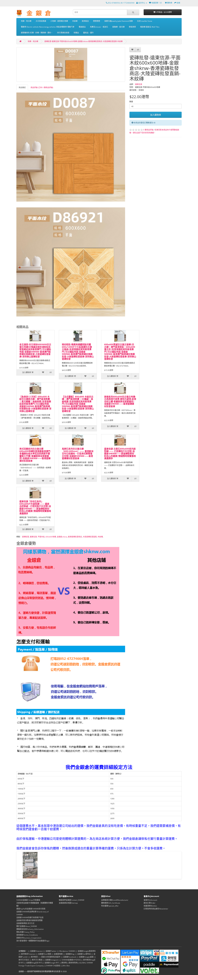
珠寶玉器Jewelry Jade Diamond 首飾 (118, 21)
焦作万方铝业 (24, 960)
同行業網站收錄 (63, 32)
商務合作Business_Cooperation (28, 938)
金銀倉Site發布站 (84, 954)
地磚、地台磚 (26, 21)
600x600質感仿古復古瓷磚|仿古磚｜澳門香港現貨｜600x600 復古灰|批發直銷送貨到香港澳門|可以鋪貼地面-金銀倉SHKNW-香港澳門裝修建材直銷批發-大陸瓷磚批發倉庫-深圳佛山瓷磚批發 (120, 351)
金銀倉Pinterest (36, 951)
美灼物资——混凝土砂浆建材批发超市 (45, 957)
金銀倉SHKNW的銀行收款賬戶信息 (29, 917)
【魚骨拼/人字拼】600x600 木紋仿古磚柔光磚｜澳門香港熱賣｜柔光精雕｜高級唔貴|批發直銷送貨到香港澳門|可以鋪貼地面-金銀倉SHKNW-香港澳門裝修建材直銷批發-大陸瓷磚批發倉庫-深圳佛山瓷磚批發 (35, 403)
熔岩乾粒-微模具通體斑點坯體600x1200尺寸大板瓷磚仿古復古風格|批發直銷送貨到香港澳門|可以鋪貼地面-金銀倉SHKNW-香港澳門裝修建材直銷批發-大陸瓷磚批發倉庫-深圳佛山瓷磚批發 (78, 351)
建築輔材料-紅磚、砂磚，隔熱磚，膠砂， (37, 32)
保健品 (76, 32)
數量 (131, 101)
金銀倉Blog (70, 954)
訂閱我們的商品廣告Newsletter (156, 909)
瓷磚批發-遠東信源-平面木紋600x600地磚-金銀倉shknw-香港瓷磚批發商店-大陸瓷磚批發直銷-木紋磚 (83, 41)
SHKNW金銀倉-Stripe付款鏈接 (28, 900)
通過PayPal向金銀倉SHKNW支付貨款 (30, 909)
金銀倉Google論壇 (86, 957)
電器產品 (82, 27)
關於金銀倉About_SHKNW (26, 926)
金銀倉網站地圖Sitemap (68, 903)
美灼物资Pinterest (28, 954)
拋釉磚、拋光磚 (118, 27)
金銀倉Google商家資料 (87, 951)
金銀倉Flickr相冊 (44, 954)
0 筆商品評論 (148, 130)
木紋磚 (74, 21)
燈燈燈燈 (96, 21)
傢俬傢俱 (132, 27)
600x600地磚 (51, 536)
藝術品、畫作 (88, 32)
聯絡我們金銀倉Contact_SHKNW (71, 900)
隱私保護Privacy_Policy (25, 932)
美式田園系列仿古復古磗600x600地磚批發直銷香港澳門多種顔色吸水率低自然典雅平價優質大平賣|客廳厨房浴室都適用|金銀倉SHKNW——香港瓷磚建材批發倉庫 (34, 454)
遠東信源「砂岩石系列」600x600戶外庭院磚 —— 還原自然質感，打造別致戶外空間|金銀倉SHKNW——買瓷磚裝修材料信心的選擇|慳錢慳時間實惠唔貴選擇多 (35, 507)
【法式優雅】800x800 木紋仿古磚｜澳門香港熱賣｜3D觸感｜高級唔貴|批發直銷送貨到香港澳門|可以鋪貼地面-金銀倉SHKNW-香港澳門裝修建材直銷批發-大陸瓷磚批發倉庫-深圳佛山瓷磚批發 (78, 403)
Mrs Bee (66, 965)
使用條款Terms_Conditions (27, 935)
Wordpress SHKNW (67, 951)
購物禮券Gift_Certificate (110, 903)
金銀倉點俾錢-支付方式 (25, 923)
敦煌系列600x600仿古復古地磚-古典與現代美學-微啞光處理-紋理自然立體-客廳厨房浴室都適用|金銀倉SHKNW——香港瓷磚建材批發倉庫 (120, 401)
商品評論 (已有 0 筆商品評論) (42, 87)
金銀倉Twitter (51, 951)
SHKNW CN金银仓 (53, 965)
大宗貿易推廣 (41, 21)
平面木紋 (41, 536)
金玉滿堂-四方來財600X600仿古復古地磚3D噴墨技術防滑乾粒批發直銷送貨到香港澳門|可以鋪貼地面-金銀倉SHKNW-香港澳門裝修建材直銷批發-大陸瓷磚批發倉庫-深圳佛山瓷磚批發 (35, 350)
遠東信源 (138, 84)
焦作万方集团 (37, 960)
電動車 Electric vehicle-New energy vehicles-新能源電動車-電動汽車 (47, 27)
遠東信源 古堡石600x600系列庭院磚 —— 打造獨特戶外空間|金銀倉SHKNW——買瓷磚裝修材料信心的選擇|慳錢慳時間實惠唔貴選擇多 (120, 453)
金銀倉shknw (62, 536)
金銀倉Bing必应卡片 (34, 962)
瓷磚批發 (25, 536)
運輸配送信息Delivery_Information (30, 929)
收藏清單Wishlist (150, 906)
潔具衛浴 (85, 21)
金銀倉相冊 (58, 954)
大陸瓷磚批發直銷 (90, 536)
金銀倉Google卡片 (51, 962)
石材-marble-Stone (144, 21)
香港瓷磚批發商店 (75, 536)
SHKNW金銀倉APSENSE (71, 960)
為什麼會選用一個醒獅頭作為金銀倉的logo (32, 941)
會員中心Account (150, 900)
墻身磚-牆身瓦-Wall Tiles (149, 27)
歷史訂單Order (149, 903)
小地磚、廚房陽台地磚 (59, 21)
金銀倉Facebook (69, 957)
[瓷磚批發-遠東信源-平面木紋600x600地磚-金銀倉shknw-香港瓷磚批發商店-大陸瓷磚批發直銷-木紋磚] (70, 64)
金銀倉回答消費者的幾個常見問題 (29, 920)
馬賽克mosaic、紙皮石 (99, 27)
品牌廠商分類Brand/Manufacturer (114, 900)
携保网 (64, 962)
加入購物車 (155, 114)
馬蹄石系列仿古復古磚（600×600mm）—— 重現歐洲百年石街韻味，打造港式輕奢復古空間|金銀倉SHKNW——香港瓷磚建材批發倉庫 (77, 453)
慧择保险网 (73, 962)
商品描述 (22, 87)
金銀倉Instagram (52, 960)
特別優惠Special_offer (110, 906)
